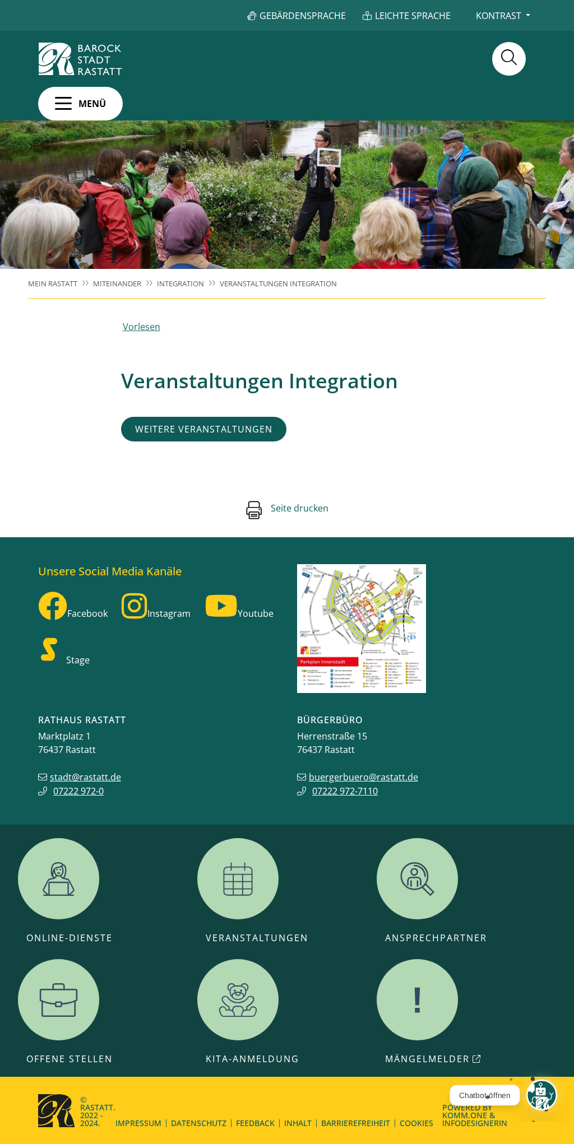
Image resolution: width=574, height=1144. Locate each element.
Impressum (138, 1123)
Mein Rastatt (52, 283)
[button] (80, 103)
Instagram (169, 613)
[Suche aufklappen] (509, 59)
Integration (180, 283)
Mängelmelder (427, 1058)
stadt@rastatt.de (85, 777)
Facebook (87, 613)
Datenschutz (198, 1123)
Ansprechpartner (436, 937)
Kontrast (499, 16)
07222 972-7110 (345, 791)
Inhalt (298, 1123)
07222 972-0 (78, 791)
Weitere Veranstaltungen (203, 429)
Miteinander (117, 283)
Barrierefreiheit (355, 1123)
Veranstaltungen (257, 937)
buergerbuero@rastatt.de (363, 777)
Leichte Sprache (413, 16)
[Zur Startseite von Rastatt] (80, 59)
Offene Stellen (69, 1058)
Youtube (256, 613)
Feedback (255, 1123)
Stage (78, 660)
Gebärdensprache (303, 16)
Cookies (416, 1123)
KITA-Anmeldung (252, 1058)
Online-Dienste (69, 937)
